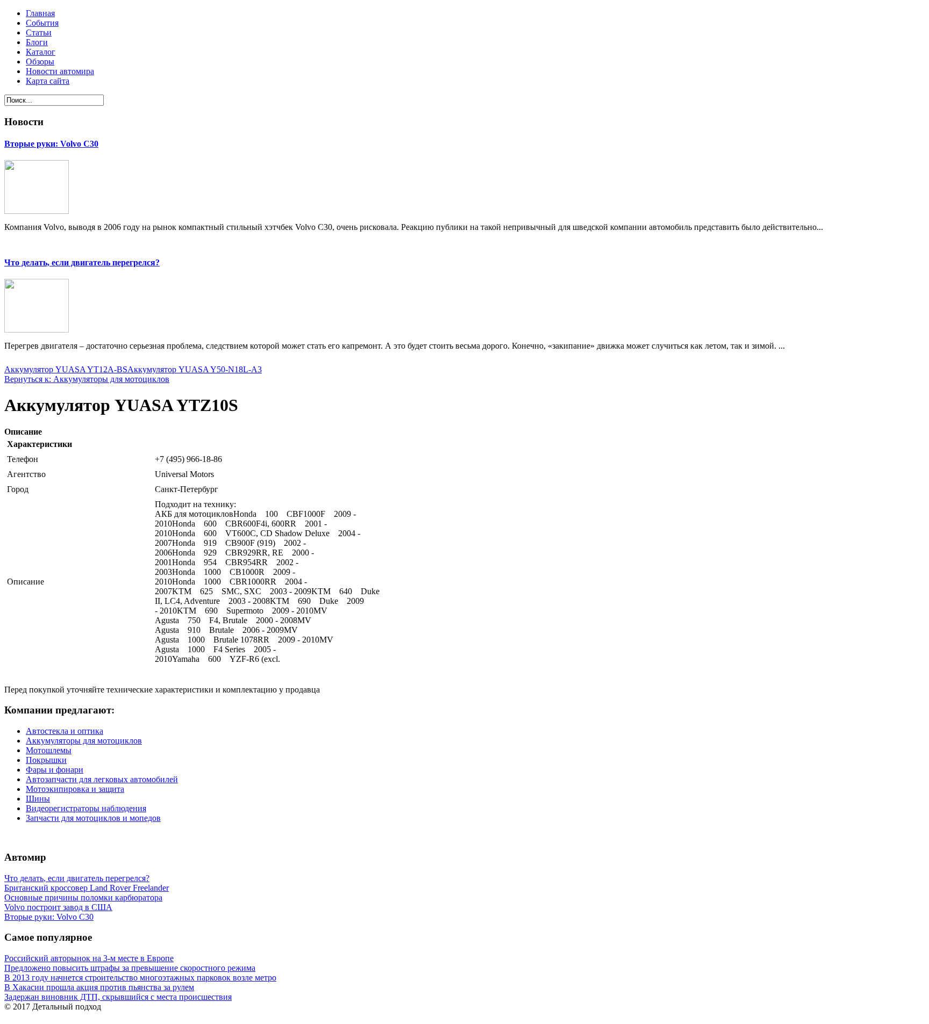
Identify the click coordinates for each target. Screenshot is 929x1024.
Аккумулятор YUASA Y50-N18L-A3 (194, 369)
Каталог (40, 51)
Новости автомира (60, 71)
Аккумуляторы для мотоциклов (84, 740)
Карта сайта (47, 80)
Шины (38, 798)
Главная (40, 13)
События (42, 22)
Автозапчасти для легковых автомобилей (102, 779)
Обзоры (40, 61)
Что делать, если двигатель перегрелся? (82, 262)
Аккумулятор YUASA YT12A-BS (65, 369)
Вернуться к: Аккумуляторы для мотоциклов (86, 379)
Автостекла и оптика (64, 730)
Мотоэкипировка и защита (75, 789)
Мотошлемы (49, 750)
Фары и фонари (54, 769)
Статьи (39, 32)
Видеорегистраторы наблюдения (86, 808)
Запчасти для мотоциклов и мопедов (93, 818)
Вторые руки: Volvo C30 (51, 143)
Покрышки (46, 760)
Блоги (37, 42)
